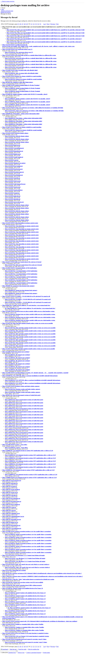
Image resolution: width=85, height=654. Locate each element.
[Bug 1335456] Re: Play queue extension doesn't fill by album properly (22, 585)
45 (18, 24)
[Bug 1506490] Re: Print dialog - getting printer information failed (20, 113)
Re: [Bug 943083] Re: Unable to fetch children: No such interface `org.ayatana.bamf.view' (30, 308)
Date (2, 9)
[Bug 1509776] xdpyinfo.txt (10, 483)
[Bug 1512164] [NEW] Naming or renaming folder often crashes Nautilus (22, 624)
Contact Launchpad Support (33, 652)
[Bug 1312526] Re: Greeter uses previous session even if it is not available (22, 582)
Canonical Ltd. (12, 652)
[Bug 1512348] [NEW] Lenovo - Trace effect (14, 444)
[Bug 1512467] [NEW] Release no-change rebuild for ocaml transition (21, 127)
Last (44, 24)
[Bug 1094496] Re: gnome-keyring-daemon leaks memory (18, 286)
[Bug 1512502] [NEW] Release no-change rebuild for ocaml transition (21, 76)
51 (31, 24)
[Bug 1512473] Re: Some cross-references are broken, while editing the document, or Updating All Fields (34, 110)
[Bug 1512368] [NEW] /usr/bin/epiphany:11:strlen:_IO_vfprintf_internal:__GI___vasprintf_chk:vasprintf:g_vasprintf (35, 372)
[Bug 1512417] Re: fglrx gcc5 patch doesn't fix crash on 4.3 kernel (23, 265)
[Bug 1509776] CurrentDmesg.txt (11, 528)
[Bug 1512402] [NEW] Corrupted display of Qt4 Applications (19, 268)
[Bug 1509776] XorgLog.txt (10, 492)
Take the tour (13, 649)
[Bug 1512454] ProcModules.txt (14, 175)
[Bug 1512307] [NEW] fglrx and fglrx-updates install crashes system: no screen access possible (28, 348)
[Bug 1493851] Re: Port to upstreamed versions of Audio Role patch (21, 395)
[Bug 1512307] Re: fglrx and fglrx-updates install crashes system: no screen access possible (27, 323)
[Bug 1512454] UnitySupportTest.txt (15, 184)
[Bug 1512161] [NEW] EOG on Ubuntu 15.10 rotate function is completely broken (25, 633)
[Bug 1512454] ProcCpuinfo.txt (14, 166)
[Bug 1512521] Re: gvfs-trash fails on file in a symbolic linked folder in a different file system (30, 58)
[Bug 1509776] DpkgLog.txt (10, 522)
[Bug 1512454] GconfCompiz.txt (14, 157)
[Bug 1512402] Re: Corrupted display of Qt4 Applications (21, 271)
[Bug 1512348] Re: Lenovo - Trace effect (16, 447)
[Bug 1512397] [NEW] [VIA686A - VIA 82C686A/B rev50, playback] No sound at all (26, 296)
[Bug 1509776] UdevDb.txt (9, 495)
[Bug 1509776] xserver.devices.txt (11, 480)
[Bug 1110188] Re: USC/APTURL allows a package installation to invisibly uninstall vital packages (30, 375)
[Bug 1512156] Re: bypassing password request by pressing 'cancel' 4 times (26, 642)
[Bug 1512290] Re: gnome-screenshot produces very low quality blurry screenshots (28, 534)
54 (38, 24)
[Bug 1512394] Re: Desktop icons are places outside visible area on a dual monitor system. (30, 314)
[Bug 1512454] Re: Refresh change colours (17, 136)
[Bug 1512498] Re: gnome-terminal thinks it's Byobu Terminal (22, 88)
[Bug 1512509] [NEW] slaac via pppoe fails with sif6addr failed (20, 70)
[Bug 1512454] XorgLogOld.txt (13, 190)
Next (48, 24)
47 (22, 24)
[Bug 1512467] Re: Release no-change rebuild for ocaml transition (23, 130)
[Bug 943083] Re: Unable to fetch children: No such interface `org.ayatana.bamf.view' (26, 305)
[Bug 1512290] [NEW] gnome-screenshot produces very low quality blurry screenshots (26, 531)
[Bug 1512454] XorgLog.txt (12, 187)
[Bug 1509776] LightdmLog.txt (11, 513)
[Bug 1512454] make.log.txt (12, 196)
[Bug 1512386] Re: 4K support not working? (17, 354)
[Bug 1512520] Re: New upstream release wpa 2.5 (19, 52)
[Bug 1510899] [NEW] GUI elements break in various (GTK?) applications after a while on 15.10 (29, 477)
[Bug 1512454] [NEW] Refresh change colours (15, 133)
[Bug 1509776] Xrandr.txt (9, 486)
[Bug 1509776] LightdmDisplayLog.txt (13, 516)
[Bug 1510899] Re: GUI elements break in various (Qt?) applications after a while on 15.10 (27, 450)
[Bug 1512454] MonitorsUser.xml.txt (15, 163)
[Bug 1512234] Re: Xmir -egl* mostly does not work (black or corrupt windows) (27, 567)
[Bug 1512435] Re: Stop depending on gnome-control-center (22, 226)
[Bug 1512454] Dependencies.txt (14, 151)
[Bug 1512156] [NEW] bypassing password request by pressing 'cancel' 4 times (24, 639)
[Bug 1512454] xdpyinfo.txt (12, 199)
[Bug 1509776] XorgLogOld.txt (11, 489)
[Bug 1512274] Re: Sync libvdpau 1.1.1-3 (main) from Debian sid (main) (25, 558)
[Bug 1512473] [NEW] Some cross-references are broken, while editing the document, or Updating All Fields (32, 107)
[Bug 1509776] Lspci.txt (9, 510)
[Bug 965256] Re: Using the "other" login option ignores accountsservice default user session (28, 579)
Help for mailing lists (33, 649)
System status (46, 652)
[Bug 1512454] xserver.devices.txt (14, 202)
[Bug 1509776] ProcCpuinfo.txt (11, 504)
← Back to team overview (7, 1)
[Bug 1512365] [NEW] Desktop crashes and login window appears (21, 386)
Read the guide (22, 649)
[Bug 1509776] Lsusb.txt (9, 507)
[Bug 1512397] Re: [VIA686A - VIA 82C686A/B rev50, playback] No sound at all (27, 299)
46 (20, 24)
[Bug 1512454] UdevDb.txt (12, 178)
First (57, 24)
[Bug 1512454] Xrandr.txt (12, 193)
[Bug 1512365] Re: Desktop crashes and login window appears (22, 389)
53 (36, 24)
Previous (52, 24)
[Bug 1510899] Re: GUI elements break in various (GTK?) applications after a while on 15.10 (28, 470)
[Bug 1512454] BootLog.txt (12, 145)
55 (40, 24)
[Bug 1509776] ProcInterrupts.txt (11, 501)
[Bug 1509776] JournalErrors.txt (11, 519)
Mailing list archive (6, 12)
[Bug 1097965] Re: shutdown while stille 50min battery (17, 82)
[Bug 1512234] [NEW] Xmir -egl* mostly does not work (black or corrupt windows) (25, 564)
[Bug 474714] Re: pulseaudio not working (14, 570)
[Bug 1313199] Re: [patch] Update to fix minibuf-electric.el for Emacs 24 (22, 588)
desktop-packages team (7, 11)
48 (24, 24)
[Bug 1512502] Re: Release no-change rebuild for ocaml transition (23, 79)
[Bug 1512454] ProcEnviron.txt (14, 169)
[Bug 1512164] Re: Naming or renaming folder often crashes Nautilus (24, 627)
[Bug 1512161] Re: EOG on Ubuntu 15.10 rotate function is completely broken (27, 636)
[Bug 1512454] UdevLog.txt (13, 181)
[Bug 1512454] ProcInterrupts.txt (14, 172)
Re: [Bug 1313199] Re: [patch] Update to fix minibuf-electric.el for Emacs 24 (29, 607)
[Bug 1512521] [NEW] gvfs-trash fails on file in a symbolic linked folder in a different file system (29, 55)
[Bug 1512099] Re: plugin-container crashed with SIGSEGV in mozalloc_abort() (24, 94)
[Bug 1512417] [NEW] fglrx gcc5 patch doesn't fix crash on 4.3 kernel (21, 262)
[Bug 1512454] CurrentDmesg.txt (14, 148)
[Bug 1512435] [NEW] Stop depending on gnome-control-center (20, 223)
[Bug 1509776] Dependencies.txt (11, 525)
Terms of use (21, 652)
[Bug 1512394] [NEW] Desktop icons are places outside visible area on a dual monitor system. (28, 311)
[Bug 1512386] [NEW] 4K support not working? (15, 351)
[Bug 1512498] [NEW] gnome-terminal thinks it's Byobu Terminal (20, 85)
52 (33, 24)
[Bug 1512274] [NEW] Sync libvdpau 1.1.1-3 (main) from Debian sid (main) (23, 555)
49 (27, 24)
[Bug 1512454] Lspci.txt (11, 160)
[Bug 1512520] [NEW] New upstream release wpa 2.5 (17, 49)
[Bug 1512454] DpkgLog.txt (13, 154)
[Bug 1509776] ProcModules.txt (11, 498)
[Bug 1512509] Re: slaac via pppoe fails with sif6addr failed (21, 73)
